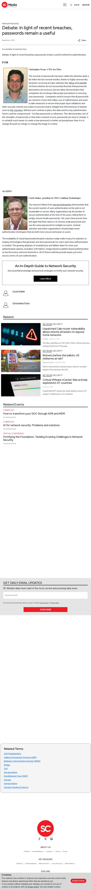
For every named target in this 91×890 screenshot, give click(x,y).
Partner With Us (70, 863)
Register (85, 5)
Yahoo (72, 83)
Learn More (45, 278)
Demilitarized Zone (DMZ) (16, 776)
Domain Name (10, 783)
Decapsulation (10, 772)
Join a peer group (57, 863)
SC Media (27, 851)
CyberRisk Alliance (37, 851)
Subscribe (45, 609)
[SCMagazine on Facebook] (39, 838)
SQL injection (16, 110)
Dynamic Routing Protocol (16, 787)
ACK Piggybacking (12, 753)
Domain (7, 780)
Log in (76, 5)
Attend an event (44, 863)
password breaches (62, 204)
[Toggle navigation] (64, 5)
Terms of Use (44, 603)
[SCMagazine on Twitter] (45, 838)
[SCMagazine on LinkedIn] (51, 838)
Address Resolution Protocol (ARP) (20, 757)
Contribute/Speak (30, 863)
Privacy (65, 851)
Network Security (10, 23)
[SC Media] (9, 4)
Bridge (7, 765)
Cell (5, 768)
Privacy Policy (55, 603)
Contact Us (49, 851)
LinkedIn (83, 83)
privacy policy (33, 887)
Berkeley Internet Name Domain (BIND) (22, 761)
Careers (57, 851)
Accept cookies (78, 881)
